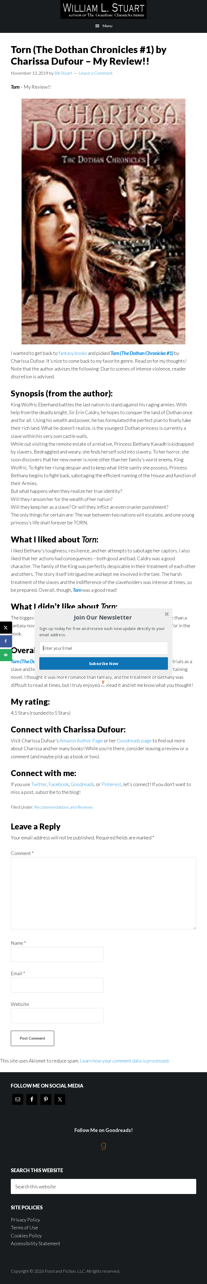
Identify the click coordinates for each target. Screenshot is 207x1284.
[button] (103, 617)
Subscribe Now (104, 663)
